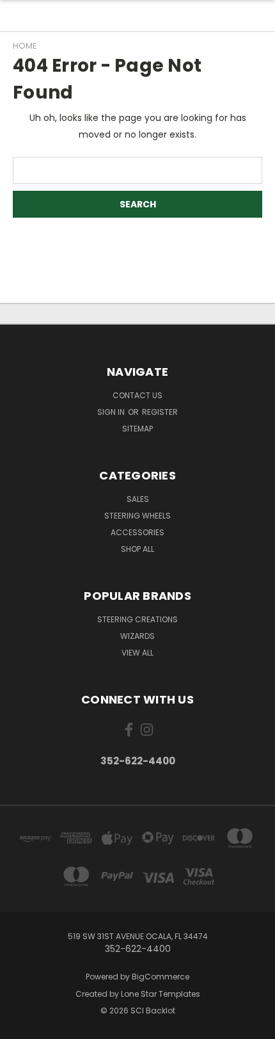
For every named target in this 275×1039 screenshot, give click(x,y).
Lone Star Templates (160, 993)
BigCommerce (160, 976)
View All (137, 652)
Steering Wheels (137, 515)
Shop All (137, 549)
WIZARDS (137, 636)
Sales (138, 499)
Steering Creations (137, 619)
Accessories (137, 532)
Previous (20, 1026)
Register (160, 412)
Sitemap (137, 428)
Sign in (112, 412)
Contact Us (137, 395)
